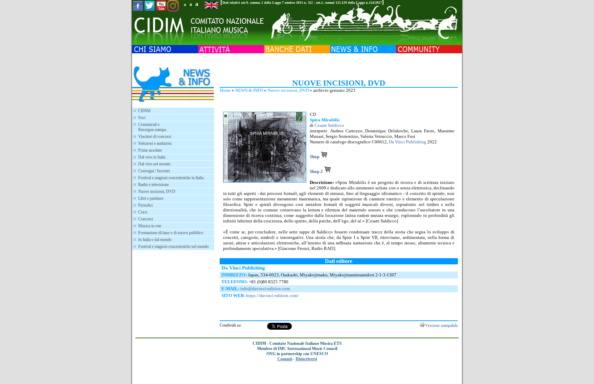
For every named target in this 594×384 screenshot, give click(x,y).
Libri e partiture (150, 198)
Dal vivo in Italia (151, 157)
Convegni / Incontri (154, 170)
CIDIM (144, 110)
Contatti (284, 358)
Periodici (145, 205)
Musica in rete (149, 225)
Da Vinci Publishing (407, 141)
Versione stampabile (441, 325)
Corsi (142, 212)
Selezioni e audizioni (155, 143)
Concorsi (145, 219)
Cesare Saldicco (329, 125)
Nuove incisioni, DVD (288, 90)
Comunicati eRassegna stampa (152, 127)
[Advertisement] (338, 65)
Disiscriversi (306, 358)
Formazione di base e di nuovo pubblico (170, 232)
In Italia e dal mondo (155, 239)
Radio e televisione (153, 184)
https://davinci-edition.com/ (272, 295)
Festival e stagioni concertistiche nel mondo (173, 246)
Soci (141, 117)
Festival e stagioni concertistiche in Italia (171, 177)
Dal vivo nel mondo (154, 164)
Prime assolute (150, 150)
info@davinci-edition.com (265, 288)
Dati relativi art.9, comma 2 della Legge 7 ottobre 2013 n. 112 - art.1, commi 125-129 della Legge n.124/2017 (302, 2)
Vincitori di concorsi (154, 136)
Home (225, 90)
